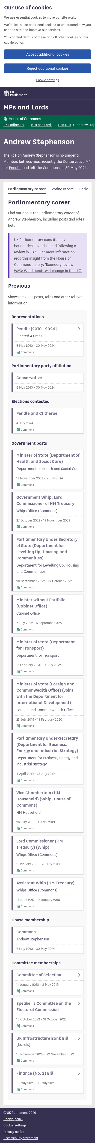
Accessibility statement (20, 1138)
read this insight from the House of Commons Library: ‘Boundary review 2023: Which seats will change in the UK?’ (48, 264)
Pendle (15, 168)
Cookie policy (13, 1119)
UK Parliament (13, 125)
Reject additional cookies (47, 68)
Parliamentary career (27, 189)
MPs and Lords (25, 107)
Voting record (63, 189)
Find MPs (64, 125)
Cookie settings (47, 80)
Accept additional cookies (47, 54)
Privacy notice (13, 1132)
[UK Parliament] (15, 93)
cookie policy (13, 43)
